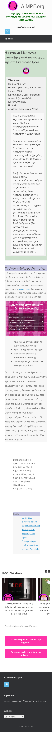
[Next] (49, 571)
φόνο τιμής (24, 288)
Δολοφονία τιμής (20, 626)
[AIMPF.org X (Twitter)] (7, 31)
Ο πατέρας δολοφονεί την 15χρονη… (26, 641)
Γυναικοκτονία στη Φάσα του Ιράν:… (26, 653)
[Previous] (46, 571)
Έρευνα (32, 626)
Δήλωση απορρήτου (12, 701)
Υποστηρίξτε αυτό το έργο (34, 701)
